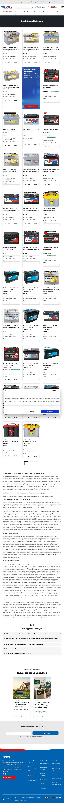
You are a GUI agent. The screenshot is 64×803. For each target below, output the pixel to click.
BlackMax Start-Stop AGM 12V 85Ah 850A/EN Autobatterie (50, 249)
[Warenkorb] (62, 7)
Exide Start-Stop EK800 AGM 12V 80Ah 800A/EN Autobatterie (11, 289)
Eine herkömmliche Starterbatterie (26, 518)
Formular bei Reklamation (42, 782)
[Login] (59, 7)
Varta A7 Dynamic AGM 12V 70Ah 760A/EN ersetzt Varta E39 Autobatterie (11, 49)
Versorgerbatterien (28, 11)
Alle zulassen (50, 411)
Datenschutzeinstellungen (56, 779)
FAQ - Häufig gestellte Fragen (32, 769)
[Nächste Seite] (36, 463)
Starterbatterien (19, 11)
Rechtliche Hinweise (56, 770)
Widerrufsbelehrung (56, 768)
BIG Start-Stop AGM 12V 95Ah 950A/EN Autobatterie (11, 209)
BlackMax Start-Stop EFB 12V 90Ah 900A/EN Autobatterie (10, 249)
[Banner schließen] (58, 390)
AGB (53, 773)
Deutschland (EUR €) (6, 799)
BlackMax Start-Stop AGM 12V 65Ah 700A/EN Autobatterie (10, 365)
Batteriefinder (31, 106)
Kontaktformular (53, 7)
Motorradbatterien (31, 778)
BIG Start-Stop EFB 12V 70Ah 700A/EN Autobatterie (51, 170)
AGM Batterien (31, 775)
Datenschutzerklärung (56, 765)
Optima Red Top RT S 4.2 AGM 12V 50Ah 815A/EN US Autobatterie (10, 441)
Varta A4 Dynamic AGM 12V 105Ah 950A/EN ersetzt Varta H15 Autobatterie (11, 87)
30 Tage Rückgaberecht (54, 2)
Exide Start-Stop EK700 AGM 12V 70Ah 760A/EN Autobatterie (31, 289)
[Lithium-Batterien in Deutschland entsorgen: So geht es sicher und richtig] (42, 688)
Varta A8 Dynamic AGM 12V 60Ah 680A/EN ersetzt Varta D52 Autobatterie (51, 289)
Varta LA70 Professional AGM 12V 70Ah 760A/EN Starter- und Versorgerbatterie (10, 171)
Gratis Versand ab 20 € (40, 2)
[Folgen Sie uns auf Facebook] (5, 774)
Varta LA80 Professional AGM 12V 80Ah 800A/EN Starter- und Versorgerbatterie (10, 131)
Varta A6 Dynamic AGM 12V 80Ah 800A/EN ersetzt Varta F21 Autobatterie (51, 49)
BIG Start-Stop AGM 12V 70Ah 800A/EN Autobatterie (31, 248)
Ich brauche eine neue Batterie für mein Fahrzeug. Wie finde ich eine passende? (23, 644)
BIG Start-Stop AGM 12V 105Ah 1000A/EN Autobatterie (50, 327)
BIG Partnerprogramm (32, 773)
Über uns (29, 766)
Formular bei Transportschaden (43, 778)
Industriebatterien (38, 11)
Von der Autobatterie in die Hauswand (21, 703)
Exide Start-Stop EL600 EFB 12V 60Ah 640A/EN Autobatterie (30, 327)
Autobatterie (17, 700)
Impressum (54, 775)
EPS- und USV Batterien (32, 780)
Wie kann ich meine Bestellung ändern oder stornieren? (17, 653)
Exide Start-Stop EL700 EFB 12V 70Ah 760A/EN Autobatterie (30, 365)
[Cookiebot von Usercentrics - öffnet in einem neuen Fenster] (50, 390)
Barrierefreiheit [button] (43, 788)
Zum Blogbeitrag (18, 716)
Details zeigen (54, 407)
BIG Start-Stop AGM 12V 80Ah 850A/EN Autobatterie (31, 209)
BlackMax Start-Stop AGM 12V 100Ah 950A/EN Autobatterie (50, 131)
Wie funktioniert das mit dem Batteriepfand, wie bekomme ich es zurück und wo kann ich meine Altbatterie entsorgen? (31, 639)
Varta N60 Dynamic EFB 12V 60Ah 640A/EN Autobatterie (11, 326)
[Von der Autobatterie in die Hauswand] (21, 688)
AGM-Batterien (45, 563)
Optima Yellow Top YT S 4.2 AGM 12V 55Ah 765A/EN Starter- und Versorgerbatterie (50, 210)
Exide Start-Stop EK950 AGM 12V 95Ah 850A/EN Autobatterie (51, 365)
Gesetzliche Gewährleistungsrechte (56, 783)
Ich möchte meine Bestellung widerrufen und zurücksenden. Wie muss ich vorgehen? (25, 633)
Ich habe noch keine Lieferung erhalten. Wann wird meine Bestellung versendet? (24, 648)
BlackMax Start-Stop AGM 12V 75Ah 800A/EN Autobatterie (50, 87)
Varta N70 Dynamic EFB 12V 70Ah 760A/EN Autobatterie (31, 170)
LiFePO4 (36, 700)
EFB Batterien (31, 538)
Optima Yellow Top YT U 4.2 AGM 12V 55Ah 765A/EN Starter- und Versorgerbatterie (31, 441)
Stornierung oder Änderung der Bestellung (43, 769)
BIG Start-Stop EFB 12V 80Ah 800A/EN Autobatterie (31, 130)
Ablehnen (32, 411)
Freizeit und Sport (56, 11)
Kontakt (41, 786)
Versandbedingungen (56, 763)
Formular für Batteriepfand (42, 774)
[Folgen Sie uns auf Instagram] (3, 774)
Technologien (47, 11)
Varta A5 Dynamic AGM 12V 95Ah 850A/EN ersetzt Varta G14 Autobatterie (31, 49)
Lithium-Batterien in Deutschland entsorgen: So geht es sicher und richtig (42, 705)
